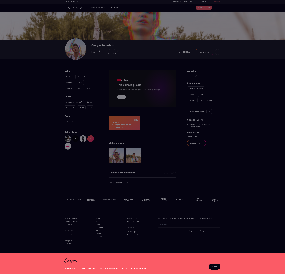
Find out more (140, 268)
